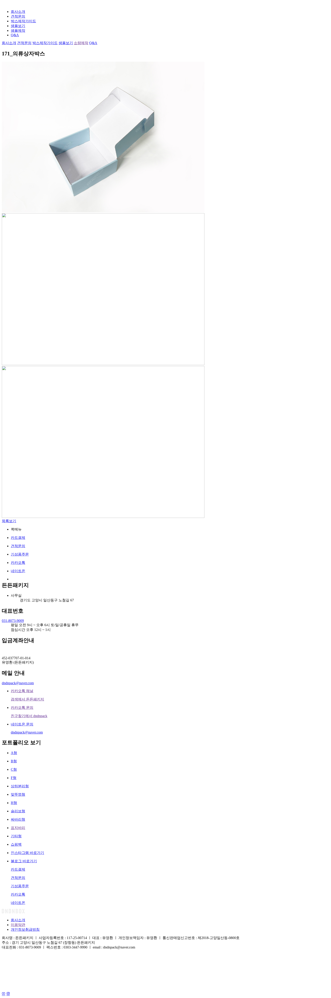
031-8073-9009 (13, 621)
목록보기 (9, 521)
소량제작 (81, 43)
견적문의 (18, 16)
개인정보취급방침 (25, 929)
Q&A (15, 35)
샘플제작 (18, 30)
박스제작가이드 (23, 21)
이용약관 (18, 925)
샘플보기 (18, 26)
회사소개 (18, 12)
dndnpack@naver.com (18, 683)
